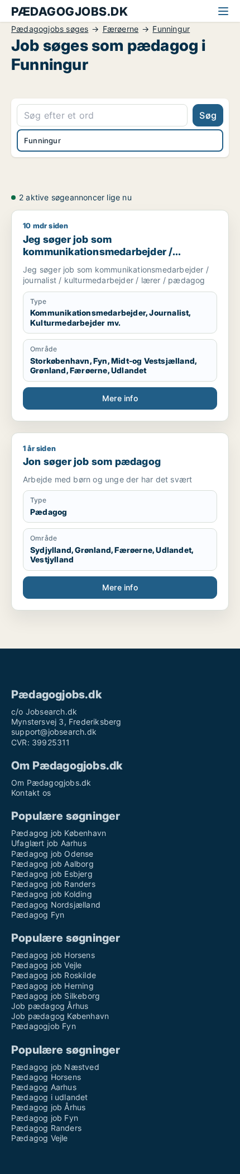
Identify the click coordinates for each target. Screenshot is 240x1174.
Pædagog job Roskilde (53, 975)
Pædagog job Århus (48, 1107)
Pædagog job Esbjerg (52, 874)
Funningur (171, 29)
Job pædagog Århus (49, 1006)
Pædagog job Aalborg (52, 863)
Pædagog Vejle (39, 1138)
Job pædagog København (60, 1016)
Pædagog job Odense (52, 853)
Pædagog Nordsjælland (55, 904)
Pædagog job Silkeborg (55, 996)
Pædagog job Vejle (46, 965)
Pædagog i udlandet (49, 1097)
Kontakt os (31, 792)
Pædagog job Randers (53, 884)
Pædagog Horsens (46, 1077)
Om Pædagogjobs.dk (51, 782)
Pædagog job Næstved (55, 1067)
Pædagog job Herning (52, 985)
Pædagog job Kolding (51, 894)
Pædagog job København (58, 833)
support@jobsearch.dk (54, 731)
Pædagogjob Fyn (43, 1026)
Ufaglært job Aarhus (49, 843)
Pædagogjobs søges (49, 29)
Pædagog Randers (46, 1128)
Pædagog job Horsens (53, 955)
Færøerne (121, 29)
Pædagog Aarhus (43, 1087)
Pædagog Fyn (37, 914)
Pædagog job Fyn (44, 1118)
